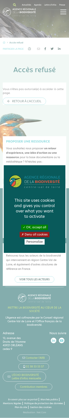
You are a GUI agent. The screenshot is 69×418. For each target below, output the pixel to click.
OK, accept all (35, 227)
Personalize (34, 242)
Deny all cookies (36, 235)
